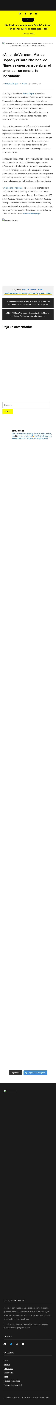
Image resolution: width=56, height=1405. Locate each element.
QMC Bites (8, 1368)
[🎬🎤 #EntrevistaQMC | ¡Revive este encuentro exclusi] (28, 834)
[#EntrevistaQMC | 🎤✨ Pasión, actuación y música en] (28, 990)
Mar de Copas (28, 93)
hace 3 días (30, 33)
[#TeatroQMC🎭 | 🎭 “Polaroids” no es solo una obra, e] (28, 573)
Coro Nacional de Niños (16, 293)
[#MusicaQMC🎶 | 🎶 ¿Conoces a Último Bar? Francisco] (28, 677)
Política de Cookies (12, 1381)
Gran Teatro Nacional (13, 187)
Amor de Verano (29, 289)
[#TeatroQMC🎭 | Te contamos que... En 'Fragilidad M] (28, 468)
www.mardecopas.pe (31, 213)
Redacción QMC (11, 84)
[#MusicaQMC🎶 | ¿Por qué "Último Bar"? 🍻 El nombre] (28, 729)
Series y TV (8, 1372)
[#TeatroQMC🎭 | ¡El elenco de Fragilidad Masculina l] (28, 521)
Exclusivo (33, 293)
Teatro (7, 1376)
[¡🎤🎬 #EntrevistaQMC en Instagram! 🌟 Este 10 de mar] (28, 1042)
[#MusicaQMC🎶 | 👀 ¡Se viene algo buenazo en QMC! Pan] (28, 781)
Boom (40, 289)
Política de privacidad (13, 1385)
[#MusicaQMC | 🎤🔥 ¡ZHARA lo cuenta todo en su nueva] (28, 938)
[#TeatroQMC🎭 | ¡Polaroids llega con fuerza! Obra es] (28, 625)
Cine (6, 1360)
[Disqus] (28, 363)
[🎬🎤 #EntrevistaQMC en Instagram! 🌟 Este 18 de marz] (28, 886)
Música (24, 84)
